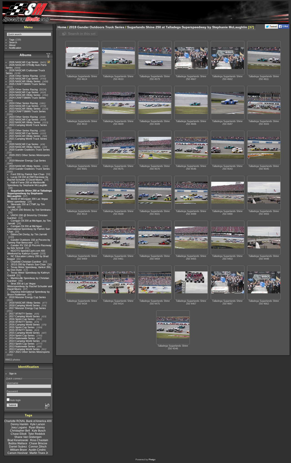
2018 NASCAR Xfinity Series (24, 302)
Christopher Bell (20, 430)
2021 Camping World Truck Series (28, 138)
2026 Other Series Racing (23, 75)
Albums (25, 55)
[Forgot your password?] (47, 406)
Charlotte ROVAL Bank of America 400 (28, 421)
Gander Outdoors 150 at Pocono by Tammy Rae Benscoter (28, 241)
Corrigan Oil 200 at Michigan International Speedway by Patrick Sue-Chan (29, 229)
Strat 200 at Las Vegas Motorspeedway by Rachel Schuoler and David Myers (29, 286)
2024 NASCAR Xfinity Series (24, 95)
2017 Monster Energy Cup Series (27, 308)
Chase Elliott (18, 433)
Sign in (12, 373)
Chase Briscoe (38, 443)
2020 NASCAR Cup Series (23, 144)
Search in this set (81, 34)
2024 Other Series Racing (23, 103)
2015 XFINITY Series (21, 330)
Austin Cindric (37, 449)
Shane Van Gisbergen (28, 437)
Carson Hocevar (18, 453)
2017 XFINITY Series (21, 313)
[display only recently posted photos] (49, 55)
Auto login (15, 400)
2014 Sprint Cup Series (22, 335)
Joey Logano (19, 427)
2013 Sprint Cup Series (22, 343)
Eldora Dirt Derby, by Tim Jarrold (29, 234)
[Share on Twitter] (271, 27)
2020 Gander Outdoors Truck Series (29, 149)
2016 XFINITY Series (21, 321)
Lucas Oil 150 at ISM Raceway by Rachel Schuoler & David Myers (27, 178)
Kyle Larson (37, 424)
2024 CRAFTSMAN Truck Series (27, 97)
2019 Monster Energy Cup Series (27, 160)
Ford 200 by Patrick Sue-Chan (27, 174)
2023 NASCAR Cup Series (23, 106)
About (12, 45)
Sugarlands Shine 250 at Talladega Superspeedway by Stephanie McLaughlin (29, 193)
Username (12, 383)
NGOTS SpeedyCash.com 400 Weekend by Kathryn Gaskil (26, 252)
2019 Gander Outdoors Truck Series (29, 168)
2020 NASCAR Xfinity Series (24, 147)
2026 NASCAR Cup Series (23, 62)
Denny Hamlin (19, 424)
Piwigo (152, 459)
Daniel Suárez (18, 446)
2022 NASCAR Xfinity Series (24, 122)
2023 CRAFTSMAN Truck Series (27, 111)
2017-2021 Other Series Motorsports (29, 351)
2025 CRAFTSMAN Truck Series (27, 84)
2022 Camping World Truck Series (28, 125)
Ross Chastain (39, 440)
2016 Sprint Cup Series (22, 319)
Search (13, 42)
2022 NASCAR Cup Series (23, 119)
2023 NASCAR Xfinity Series (24, 108)
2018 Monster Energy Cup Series (27, 297)
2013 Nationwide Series (22, 346)
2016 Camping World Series (24, 324)
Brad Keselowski (18, 440)
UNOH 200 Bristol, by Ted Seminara (30, 209)
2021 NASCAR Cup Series (23, 133)
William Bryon (18, 449)
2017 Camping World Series (24, 316)
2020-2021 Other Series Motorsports (29, 155)
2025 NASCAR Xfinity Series (24, 81)
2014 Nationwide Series (22, 338)
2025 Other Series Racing (23, 89)
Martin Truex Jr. (39, 453)
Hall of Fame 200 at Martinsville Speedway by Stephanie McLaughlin (27, 184)
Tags (12, 39)
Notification (15, 47)
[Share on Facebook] (283, 27)
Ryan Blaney (37, 427)
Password (12, 391)
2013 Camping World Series (24, 349)
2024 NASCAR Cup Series (23, 92)
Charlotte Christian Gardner (26, 261)
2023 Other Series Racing (23, 116)
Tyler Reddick (36, 433)
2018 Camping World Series (24, 305)
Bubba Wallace (17, 443)
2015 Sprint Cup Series (22, 327)
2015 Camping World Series (24, 332)
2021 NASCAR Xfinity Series (24, 136)
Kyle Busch (39, 430)
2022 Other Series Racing (23, 130)
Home (62, 27)
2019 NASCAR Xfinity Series (24, 166)
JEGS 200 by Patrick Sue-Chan (28, 264)
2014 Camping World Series (24, 341)
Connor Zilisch (38, 446)
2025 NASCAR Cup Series (23, 78)
